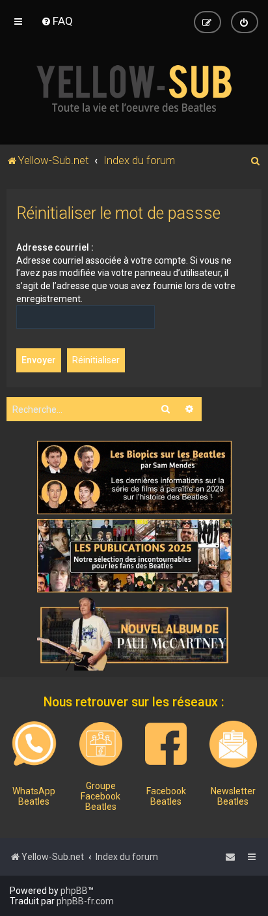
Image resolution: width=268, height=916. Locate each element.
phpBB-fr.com (85, 901)
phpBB (74, 890)
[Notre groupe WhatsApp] (34, 743)
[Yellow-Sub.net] (134, 88)
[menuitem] (57, 21)
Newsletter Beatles (233, 796)
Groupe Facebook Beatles (100, 796)
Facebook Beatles (166, 796)
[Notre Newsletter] (232, 744)
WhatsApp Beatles (33, 796)
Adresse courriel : (55, 247)
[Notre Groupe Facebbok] (100, 743)
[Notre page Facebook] (166, 743)
